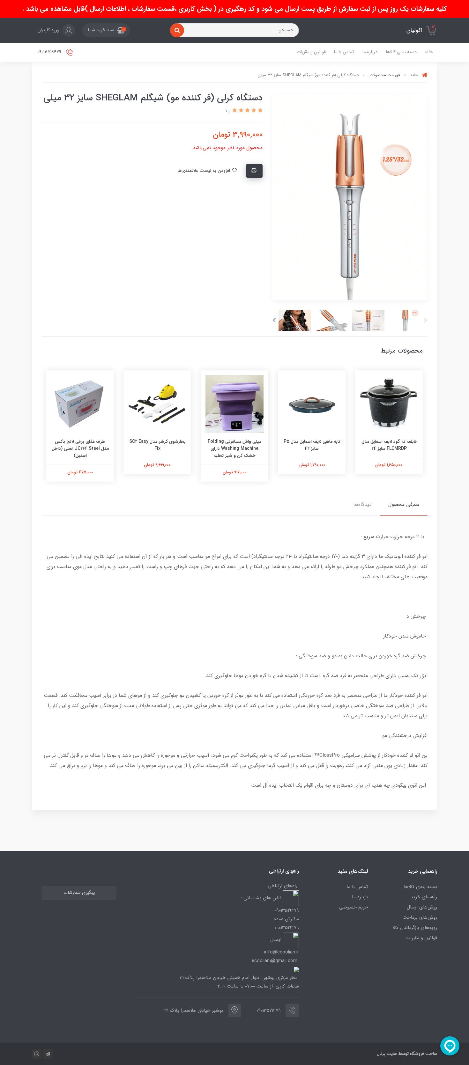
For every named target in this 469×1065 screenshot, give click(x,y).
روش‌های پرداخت (420, 917)
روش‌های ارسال (422, 907)
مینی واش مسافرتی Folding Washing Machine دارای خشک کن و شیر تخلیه (234, 448)
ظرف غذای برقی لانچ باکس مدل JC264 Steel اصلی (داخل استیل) (80, 448)
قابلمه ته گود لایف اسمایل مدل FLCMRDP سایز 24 (389, 445)
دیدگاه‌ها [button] (362, 504)
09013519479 (50, 52)
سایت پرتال (387, 1053)
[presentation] (426, 320)
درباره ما (369, 52)
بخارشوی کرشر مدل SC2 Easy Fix (157, 445)
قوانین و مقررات (311, 52)
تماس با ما (344, 52)
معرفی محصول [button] (403, 504)
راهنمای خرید (424, 897)
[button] (106, 30)
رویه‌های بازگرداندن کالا (414, 927)
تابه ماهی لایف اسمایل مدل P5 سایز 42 (312, 445)
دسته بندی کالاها (401, 52)
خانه (429, 52)
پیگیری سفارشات (79, 892)
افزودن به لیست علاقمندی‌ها (204, 170)
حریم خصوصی (353, 907)
